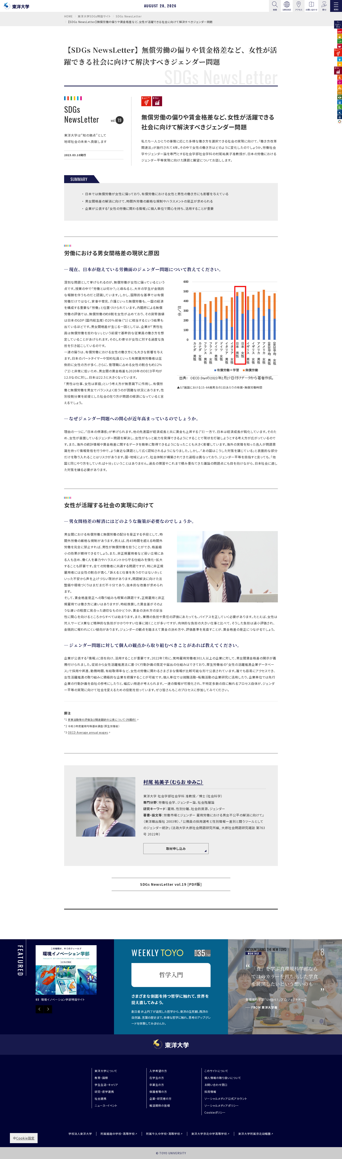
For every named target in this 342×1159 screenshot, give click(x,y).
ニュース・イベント (106, 1105)
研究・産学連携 (104, 1092)
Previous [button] (40, 1009)
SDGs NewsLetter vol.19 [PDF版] (171, 884)
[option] (66, 973)
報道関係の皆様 (159, 1105)
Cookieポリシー (215, 1112)
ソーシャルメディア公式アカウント (225, 1099)
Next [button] (48, 1009)
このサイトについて (216, 1071)
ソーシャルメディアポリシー (221, 1105)
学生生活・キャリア (106, 1085)
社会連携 (100, 1099)
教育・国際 (101, 1078)
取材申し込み (176, 848)
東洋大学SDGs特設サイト (94, 16)
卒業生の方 (156, 1085)
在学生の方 (156, 1078)
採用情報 (210, 1092)
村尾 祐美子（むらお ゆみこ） (173, 781)
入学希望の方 (158, 1071)
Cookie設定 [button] (25, 1138)
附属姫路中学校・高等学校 (118, 1134)
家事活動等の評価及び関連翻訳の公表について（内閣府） (102, 719)
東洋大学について (106, 1071)
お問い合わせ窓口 (216, 1085)
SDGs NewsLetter (129, 16)
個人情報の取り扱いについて (222, 1078)
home (68, 16)
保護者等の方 (158, 1092)
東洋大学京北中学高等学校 (209, 1134)
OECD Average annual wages (88, 732)
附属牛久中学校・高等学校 (163, 1134)
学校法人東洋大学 (80, 1133)
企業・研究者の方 (160, 1099)
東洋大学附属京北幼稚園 (254, 1134)
